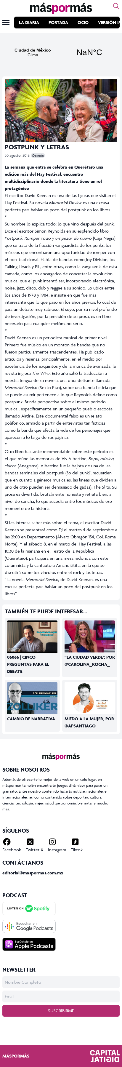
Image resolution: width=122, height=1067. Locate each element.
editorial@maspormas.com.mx (32, 873)
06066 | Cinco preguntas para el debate (28, 664)
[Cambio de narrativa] (32, 698)
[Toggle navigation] (5, 22)
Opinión (38, 155)
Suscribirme (61, 1010)
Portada (58, 22)
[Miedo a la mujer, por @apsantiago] (90, 698)
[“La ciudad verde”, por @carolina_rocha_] (90, 636)
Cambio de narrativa (31, 719)
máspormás (15, 1056)
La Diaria (29, 22)
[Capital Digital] (105, 1056)
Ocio (83, 22)
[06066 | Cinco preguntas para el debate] (32, 636)
